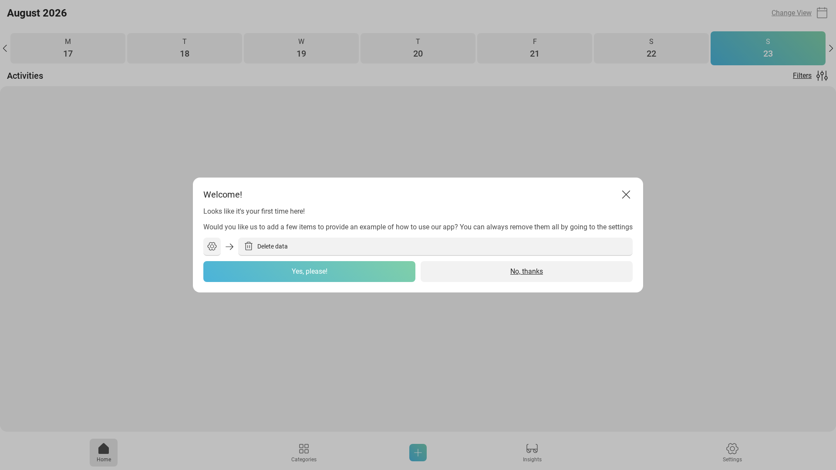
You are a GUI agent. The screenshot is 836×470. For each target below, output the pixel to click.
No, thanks (526, 271)
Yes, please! (309, 271)
